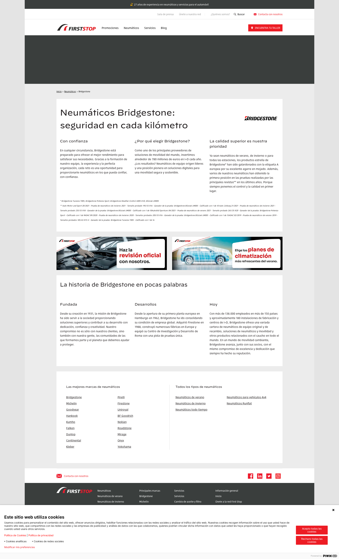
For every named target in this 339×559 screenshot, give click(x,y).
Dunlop (70, 434)
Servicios (150, 28)
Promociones (110, 28)
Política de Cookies (15, 535)
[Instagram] (277, 476)
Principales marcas (149, 490)
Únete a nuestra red (190, 14)
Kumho (70, 422)
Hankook (72, 415)
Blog (164, 28)
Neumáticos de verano (190, 397)
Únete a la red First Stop (228, 501)
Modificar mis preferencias (19, 547)
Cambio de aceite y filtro (187, 501)
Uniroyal (123, 409)
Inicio (218, 496)
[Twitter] (268, 476)
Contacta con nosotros (76, 475)
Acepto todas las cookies (312, 530)
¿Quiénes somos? (220, 14)
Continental (73, 440)
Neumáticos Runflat (239, 403)
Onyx (121, 440)
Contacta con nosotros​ (270, 14)
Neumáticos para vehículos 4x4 (246, 397)
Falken (70, 428)
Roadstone (125, 428)
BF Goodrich (125, 415)
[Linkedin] (259, 476)
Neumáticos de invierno (191, 403)
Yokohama (124, 446)
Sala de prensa (165, 14)
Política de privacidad (40, 535)
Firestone (124, 403)
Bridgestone (146, 496)
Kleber (70, 446)
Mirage (122, 434)
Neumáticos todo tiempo (191, 409)
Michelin (144, 501)
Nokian (122, 422)
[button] (265, 27)
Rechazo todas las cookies (311, 540)
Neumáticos (131, 28)
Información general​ (226, 490)
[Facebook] (250, 476)
